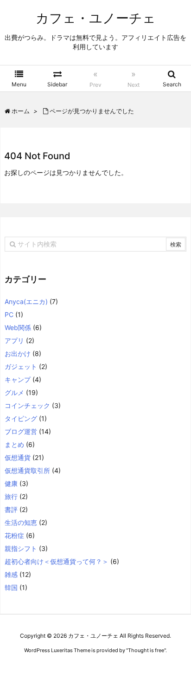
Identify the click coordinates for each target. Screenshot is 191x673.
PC (9, 314)
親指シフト (21, 548)
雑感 (11, 574)
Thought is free (146, 650)
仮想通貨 (18, 457)
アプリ (14, 340)
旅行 (11, 496)
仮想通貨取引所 (27, 470)
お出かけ (18, 353)
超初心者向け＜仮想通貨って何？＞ (56, 561)
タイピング (21, 418)
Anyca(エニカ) (26, 301)
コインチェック (27, 405)
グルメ (14, 392)
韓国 (11, 587)
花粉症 (14, 535)
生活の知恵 (21, 522)
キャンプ (18, 379)
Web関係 (18, 327)
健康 (11, 483)
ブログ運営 (21, 431)
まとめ (14, 444)
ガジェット (21, 366)
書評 (11, 509)
